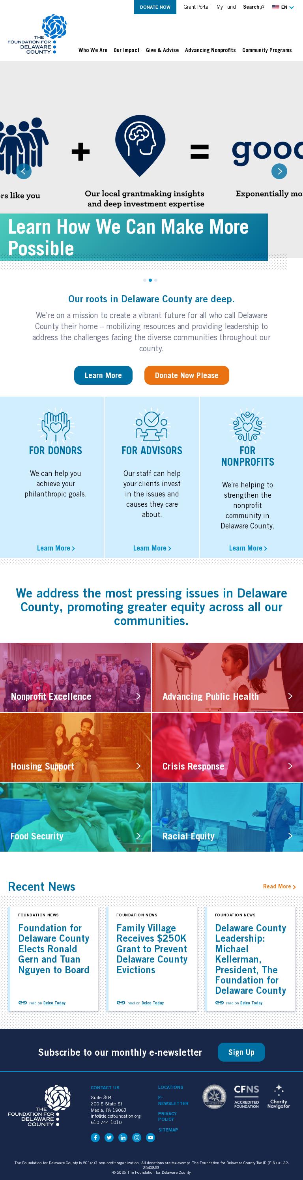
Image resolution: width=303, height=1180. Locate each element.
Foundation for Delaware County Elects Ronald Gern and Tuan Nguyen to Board (54, 948)
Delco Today (54, 1002)
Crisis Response (193, 766)
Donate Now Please (187, 375)
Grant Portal (196, 7)
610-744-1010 (106, 1122)
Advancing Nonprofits (210, 50)
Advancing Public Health (211, 696)
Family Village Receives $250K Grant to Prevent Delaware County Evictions (151, 948)
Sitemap (168, 1130)
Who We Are (93, 50)
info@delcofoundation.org (115, 1116)
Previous (24, 171)
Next (279, 171)
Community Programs (267, 50)
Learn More (103, 375)
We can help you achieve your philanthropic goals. (55, 483)
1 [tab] (144, 280)
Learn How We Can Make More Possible (128, 237)
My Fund (226, 7)
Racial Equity (189, 835)
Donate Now (155, 7)
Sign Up (241, 1052)
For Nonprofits (248, 456)
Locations (170, 1087)
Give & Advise (162, 50)
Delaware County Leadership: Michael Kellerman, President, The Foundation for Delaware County (250, 959)
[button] (282, 7)
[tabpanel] (151, 165)
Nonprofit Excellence (51, 696)
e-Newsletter (173, 1100)
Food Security (37, 835)
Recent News (41, 886)
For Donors (55, 450)
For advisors (152, 450)
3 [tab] (155, 280)
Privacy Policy (167, 1116)
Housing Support (42, 766)
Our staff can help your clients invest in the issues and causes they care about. (152, 494)
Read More (277, 886)
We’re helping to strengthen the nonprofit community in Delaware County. (248, 505)
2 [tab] (150, 280)
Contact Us (105, 1087)
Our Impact (127, 50)
